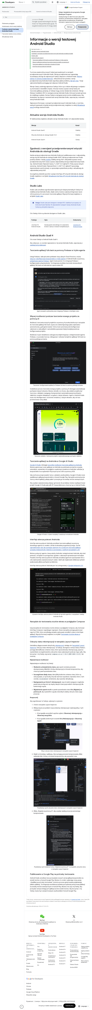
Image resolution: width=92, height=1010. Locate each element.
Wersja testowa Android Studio (72, 33)
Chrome (28, 986)
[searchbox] (12, 17)
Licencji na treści (75, 899)
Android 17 (62, 946)
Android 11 (62, 964)
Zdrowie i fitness (39, 954)
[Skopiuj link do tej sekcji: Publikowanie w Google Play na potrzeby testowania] (76, 874)
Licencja (37, 1001)
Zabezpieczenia (30, 959)
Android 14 (62, 955)
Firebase (28, 989)
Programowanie (47, 33)
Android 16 (62, 949)
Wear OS (50, 953)
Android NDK (74, 967)
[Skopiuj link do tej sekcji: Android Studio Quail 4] (55, 236)
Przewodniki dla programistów (74, 956)
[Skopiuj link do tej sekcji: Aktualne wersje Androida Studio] (65, 115)
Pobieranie (5, 11)
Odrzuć (69, 27)
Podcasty (29, 972)
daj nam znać (74, 81)
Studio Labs (39, 196)
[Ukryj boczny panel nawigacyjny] (21, 1007)
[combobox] (40, 2)
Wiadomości (30, 966)
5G (38, 965)
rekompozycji (59, 645)
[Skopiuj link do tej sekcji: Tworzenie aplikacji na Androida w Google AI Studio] (75, 461)
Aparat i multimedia (40, 958)
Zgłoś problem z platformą (85, 947)
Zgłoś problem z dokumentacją (85, 952)
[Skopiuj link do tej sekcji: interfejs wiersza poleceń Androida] (61, 540)
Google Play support (84, 957)
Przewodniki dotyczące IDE (22, 11)
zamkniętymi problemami (38, 245)
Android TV (51, 964)
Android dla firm (29, 955)
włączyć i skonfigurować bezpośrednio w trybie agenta (47, 259)
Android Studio (75, 2)
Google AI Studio (35, 465)
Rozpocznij (82, 27)
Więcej (21, 2)
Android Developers (35, 33)
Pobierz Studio (74, 964)
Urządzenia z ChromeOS (52, 956)
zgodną (48, 160)
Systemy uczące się (40, 950)
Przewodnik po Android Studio (74, 950)
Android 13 (62, 958)
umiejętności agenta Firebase (39, 261)
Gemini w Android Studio (44, 11)
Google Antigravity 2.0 (75, 566)
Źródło (28, 963)
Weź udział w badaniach (85, 961)
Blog (27, 969)
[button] (11, 33)
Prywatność (40, 962)
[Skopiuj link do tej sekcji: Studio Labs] (44, 186)
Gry (38, 946)
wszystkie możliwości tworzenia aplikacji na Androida (65, 465)
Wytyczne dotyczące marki (50, 1001)
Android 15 (62, 952)
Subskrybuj (69, 1006)
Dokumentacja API (74, 960)
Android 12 (62, 961)
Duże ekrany (51, 950)
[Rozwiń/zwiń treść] (41, 49)
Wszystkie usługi (31, 995)
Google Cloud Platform (33, 992)
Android (28, 952)
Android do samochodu (51, 960)
